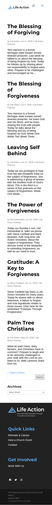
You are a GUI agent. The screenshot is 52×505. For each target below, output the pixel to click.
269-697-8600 (13, 498)
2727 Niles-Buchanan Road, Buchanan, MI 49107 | (25, 493)
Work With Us (16, 466)
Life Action (14, 41)
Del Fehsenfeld (17, 219)
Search (40, 377)
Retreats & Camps (18, 435)
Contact (12, 444)
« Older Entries (16, 372)
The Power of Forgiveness (24, 207)
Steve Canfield (16, 283)
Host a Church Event (20, 440)
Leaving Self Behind (23, 150)
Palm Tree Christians (20, 326)
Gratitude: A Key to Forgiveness (23, 268)
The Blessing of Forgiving (24, 29)
